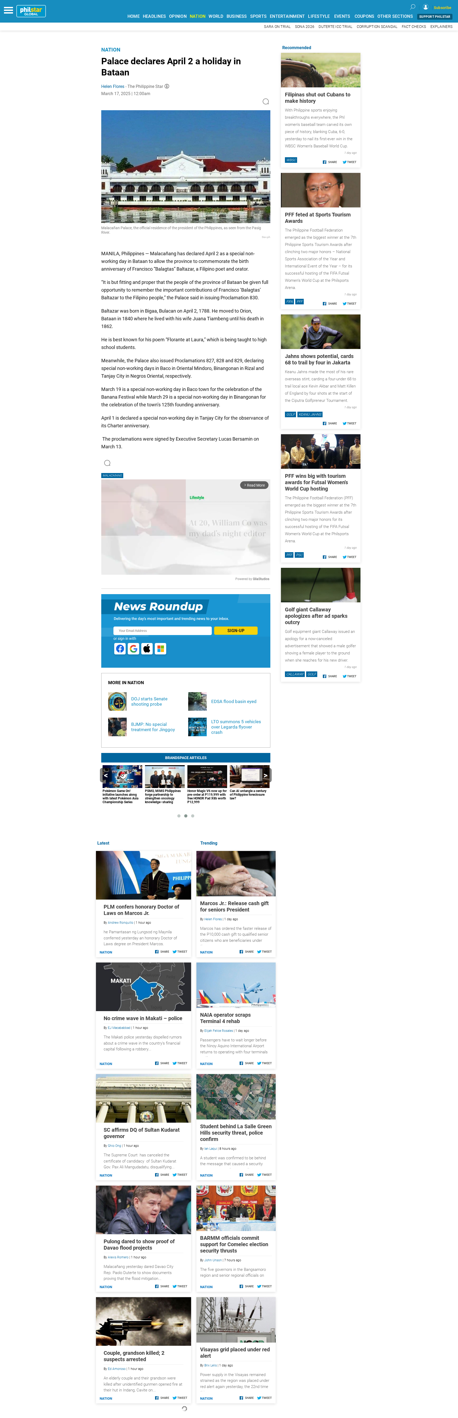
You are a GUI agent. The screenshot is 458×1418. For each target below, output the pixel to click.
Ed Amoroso (117, 1369)
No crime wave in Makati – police (143, 1018)
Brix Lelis (210, 1365)
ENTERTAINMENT (287, 16)
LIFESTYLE (319, 16)
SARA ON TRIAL (277, 26)
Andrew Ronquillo (120, 923)
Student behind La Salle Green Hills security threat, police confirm (236, 1132)
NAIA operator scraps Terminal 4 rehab (225, 1018)
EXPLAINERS (441, 26)
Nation (110, 49)
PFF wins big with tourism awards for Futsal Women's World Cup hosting (316, 482)
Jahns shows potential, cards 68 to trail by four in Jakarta (319, 359)
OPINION (178, 16)
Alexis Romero (118, 1257)
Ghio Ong (114, 1146)
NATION (198, 16)
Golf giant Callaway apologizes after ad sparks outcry (316, 615)
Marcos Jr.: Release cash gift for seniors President (234, 906)
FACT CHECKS (414, 26)
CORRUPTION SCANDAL (377, 26)
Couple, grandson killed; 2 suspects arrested (134, 1356)
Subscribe (442, 8)
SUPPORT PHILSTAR (434, 17)
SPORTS (258, 16)
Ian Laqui (210, 1149)
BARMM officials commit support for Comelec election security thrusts (234, 1244)
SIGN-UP (235, 630)
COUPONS (365, 16)
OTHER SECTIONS (395, 16)
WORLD (216, 16)
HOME (133, 16)
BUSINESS (237, 16)
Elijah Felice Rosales (218, 1031)
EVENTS (342, 16)
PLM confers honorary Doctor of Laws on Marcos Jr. (141, 910)
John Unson (213, 1260)
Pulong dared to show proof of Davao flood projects (139, 1244)
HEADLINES (154, 16)
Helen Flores (112, 86)
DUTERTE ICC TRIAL (335, 26)
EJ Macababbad (119, 1028)
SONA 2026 (304, 26)
